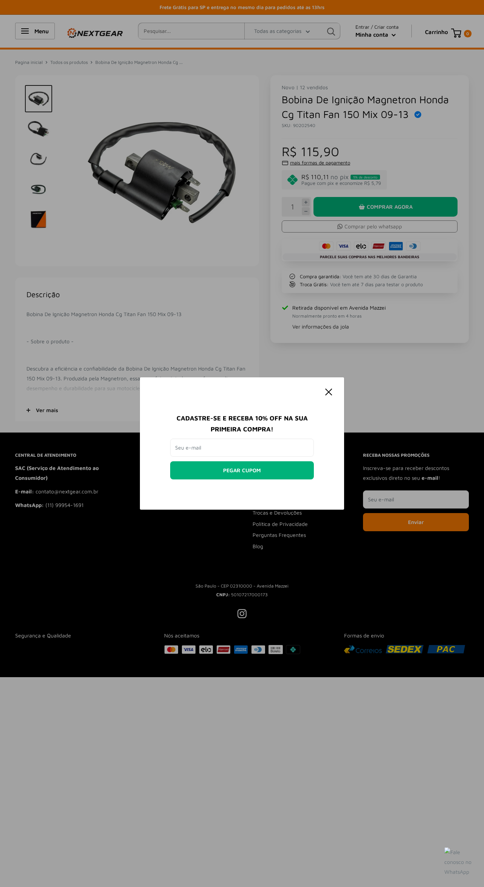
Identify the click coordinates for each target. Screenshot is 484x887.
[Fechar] (329, 391)
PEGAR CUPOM (242, 470)
